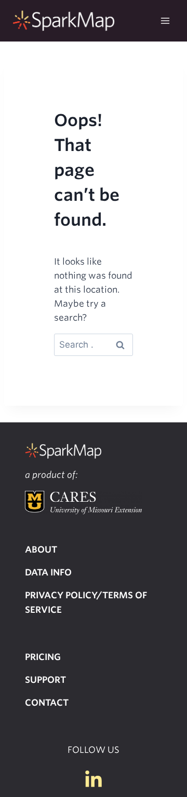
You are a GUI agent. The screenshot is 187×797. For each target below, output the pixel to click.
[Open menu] (165, 20)
